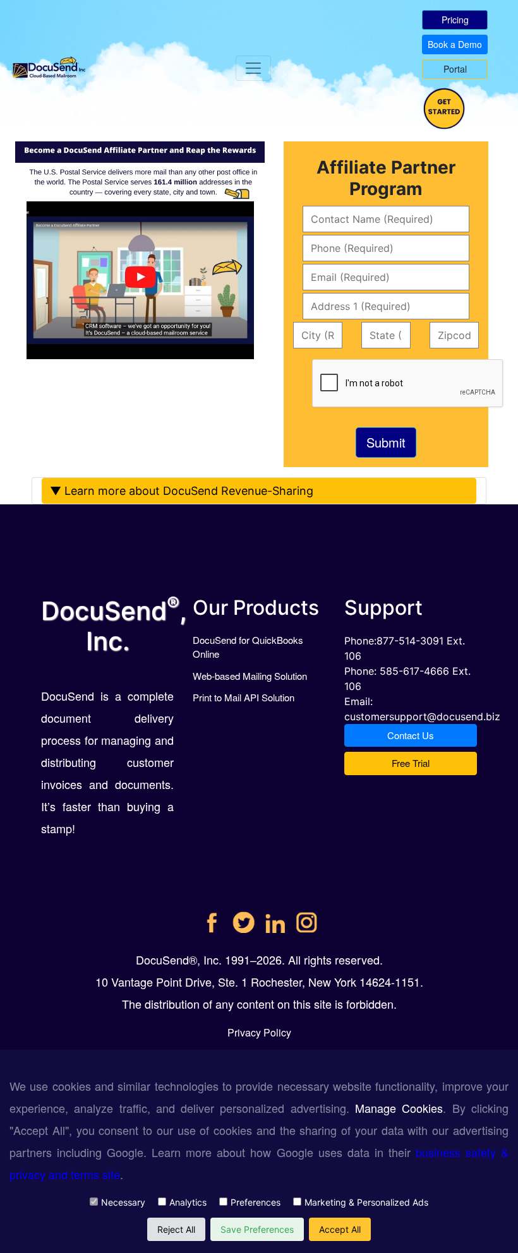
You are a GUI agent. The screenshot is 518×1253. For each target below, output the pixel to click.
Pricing (455, 19)
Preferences (255, 1202)
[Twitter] (243, 917)
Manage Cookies (399, 1108)
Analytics (188, 1202)
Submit (386, 442)
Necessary (123, 1202)
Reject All (176, 1229)
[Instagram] (306, 917)
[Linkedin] (275, 917)
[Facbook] (212, 917)
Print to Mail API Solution (243, 697)
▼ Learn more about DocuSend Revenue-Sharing (181, 490)
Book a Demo (455, 44)
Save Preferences (257, 1229)
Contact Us (410, 735)
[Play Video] (28, 212)
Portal (455, 68)
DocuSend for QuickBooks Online (248, 647)
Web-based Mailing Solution (250, 675)
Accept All (340, 1229)
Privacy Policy (259, 1032)
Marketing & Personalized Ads (366, 1202)
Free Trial (411, 762)
